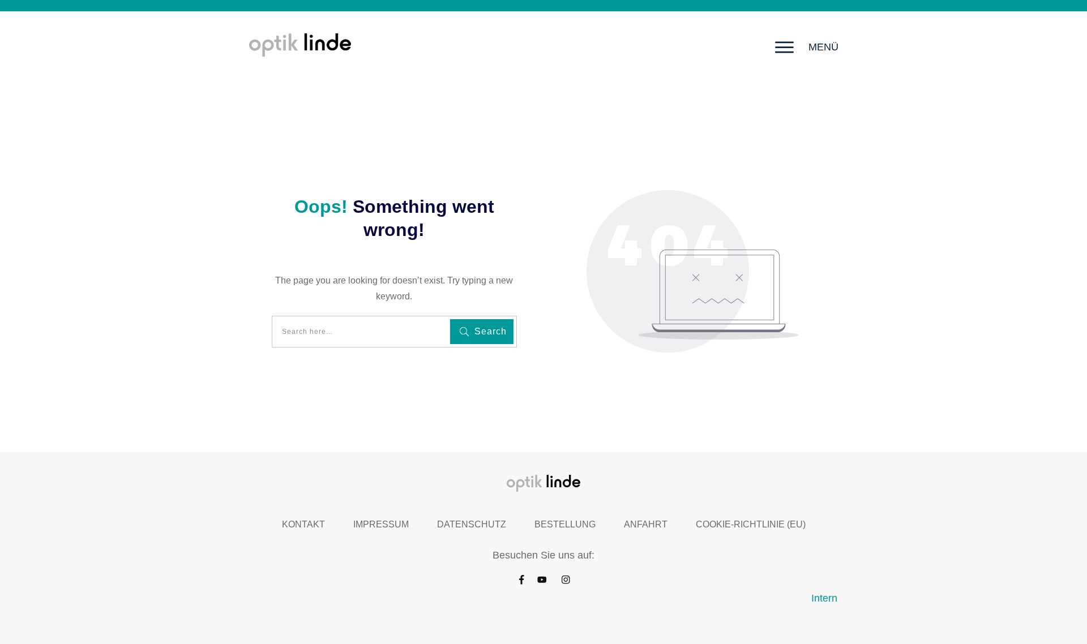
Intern (824, 598)
